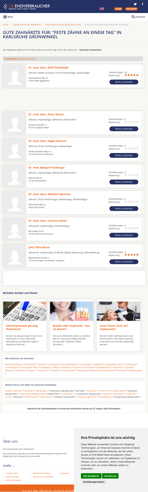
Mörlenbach (46, 396)
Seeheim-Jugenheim (87, 396)
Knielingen (45, 367)
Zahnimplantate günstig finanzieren (22, 327)
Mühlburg (67, 367)
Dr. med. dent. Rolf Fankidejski (48, 67)
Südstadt (55, 370)
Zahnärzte (140, 16)
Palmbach (10, 370)
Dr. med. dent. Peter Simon (46, 114)
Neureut (78, 367)
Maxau (56, 367)
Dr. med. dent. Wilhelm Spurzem (49, 194)
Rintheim (21, 370)
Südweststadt (68, 370)
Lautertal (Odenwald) (113, 393)
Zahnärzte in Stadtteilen (43, 476)
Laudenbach (68, 393)
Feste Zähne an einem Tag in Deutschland (63, 24)
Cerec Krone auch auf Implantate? (114, 327)
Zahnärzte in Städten (42, 473)
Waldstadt (82, 370)
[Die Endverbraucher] (26, 7)
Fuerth (102, 390)
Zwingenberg (105, 396)
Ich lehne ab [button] (110, 476)
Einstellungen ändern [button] (93, 482)
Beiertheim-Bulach (14, 364)
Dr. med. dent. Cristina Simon (47, 220)
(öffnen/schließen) (20, 58)
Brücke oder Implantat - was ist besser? (71, 327)
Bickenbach (42, 390)
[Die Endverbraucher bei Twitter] (135, 4)
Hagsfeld (98, 364)
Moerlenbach (31, 396)
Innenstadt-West (30, 367)
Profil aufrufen (124, 82)
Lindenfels (131, 393)
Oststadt (128, 367)
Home (5, 24)
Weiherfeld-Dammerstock (102, 370)
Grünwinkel (85, 364)
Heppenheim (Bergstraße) (31, 393)
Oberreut (117, 367)
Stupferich (44, 370)
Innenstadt (130, 364)
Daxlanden (30, 364)
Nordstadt (89, 367)
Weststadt (121, 370)
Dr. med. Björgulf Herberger (46, 167)
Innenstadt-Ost (12, 367)
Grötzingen (53, 364)
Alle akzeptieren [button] (91, 476)
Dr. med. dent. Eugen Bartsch (47, 141)
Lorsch (8, 396)
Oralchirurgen (12, 473)
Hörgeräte (64, 473)
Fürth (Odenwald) (116, 390)
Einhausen (92, 390)
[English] (102, 8)
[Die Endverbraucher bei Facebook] (142, 4)
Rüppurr (32, 370)
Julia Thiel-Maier (39, 247)
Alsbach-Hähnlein (13, 390)
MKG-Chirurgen (12, 476)
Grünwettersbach (69, 364)
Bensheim (29, 390)
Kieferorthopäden (13, 480)
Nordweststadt (103, 367)
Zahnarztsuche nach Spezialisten (27, 24)
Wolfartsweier (135, 370)
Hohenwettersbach (114, 364)
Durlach (42, 364)
